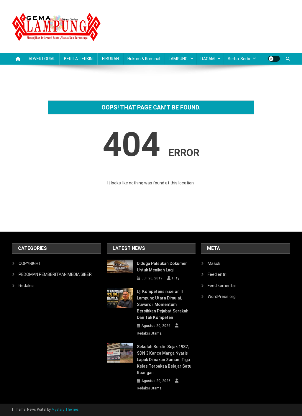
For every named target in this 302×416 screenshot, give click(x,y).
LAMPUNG (178, 58)
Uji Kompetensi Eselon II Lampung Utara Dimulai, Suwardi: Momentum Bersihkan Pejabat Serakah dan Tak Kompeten (162, 304)
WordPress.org (222, 296)
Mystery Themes (65, 409)
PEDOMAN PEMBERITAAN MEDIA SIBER (55, 274)
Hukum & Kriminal (143, 58)
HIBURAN (110, 58)
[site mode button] (274, 59)
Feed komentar (222, 285)
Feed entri (217, 274)
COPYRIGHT (30, 263)
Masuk (214, 263)
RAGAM (208, 58)
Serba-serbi (239, 58)
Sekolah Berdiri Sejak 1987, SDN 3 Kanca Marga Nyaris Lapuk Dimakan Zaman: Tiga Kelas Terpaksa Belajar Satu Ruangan (164, 359)
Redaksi (26, 285)
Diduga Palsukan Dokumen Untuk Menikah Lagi (162, 266)
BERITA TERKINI (78, 58)
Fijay (175, 278)
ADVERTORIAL (42, 58)
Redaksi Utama (149, 333)
